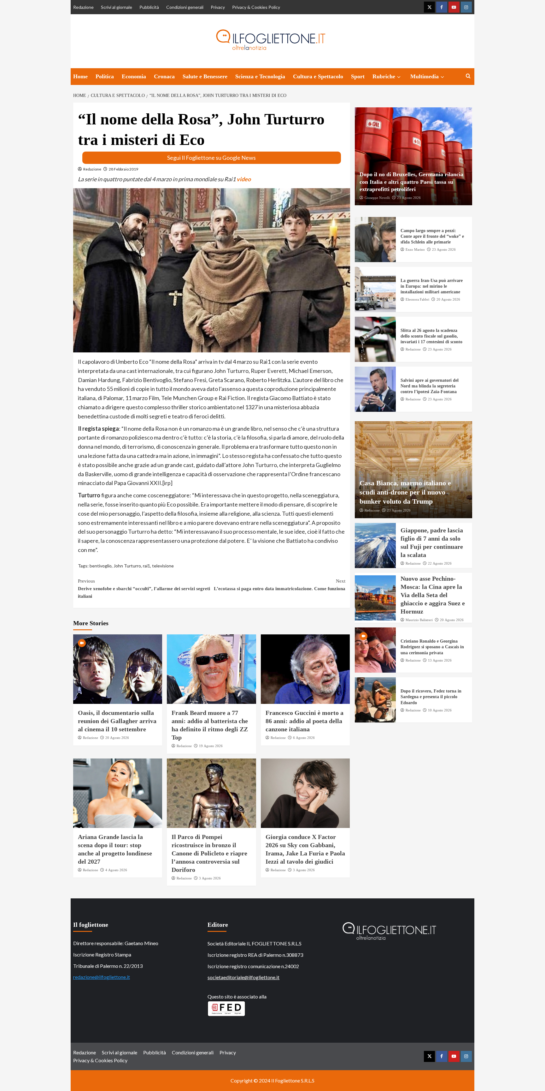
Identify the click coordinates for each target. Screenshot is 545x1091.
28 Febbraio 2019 (123, 169)
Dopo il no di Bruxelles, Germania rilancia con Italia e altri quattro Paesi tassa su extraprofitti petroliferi (411, 181)
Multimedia (424, 76)
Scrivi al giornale (116, 7)
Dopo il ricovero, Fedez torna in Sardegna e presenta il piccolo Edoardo (431, 697)
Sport (358, 76)
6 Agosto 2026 (304, 738)
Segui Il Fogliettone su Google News (211, 157)
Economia (134, 76)
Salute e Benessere (205, 76)
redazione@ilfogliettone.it (101, 977)
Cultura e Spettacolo (318, 76)
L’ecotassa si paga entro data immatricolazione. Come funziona (279, 584)
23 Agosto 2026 (409, 197)
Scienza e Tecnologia (260, 76)
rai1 (146, 565)
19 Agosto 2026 (211, 746)
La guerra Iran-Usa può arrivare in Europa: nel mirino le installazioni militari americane (432, 286)
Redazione (83, 7)
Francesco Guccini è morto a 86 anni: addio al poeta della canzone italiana (304, 721)
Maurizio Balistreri (419, 620)
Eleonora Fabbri (417, 299)
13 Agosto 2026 (440, 660)
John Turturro (127, 565)
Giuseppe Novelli (377, 197)
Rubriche (383, 76)
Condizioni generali (184, 7)
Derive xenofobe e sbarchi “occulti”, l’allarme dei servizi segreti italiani (144, 588)
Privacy (218, 7)
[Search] (468, 76)
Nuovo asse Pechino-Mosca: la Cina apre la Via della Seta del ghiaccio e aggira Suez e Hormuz (433, 595)
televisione (163, 565)
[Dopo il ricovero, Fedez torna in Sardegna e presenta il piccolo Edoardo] (375, 699)
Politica (105, 76)
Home (80, 76)
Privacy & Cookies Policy (256, 7)
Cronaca (164, 76)
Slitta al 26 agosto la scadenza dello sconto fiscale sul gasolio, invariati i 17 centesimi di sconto (431, 336)
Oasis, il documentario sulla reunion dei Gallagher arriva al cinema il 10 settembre (117, 721)
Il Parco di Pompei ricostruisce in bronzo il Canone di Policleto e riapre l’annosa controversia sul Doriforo (209, 853)
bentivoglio (101, 565)
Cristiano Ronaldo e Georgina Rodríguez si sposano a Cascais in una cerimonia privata (432, 647)
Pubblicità (149, 7)
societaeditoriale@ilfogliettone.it (243, 977)
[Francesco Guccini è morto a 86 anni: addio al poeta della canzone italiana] (305, 669)
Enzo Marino (415, 249)
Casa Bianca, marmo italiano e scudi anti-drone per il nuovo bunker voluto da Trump (405, 492)
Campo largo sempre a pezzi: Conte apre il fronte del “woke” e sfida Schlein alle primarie (432, 236)
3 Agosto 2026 (210, 878)
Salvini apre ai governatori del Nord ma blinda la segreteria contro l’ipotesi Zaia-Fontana (430, 386)
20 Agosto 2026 (117, 738)
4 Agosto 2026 (116, 870)
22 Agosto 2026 (440, 563)
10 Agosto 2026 (440, 710)
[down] (398, 77)
